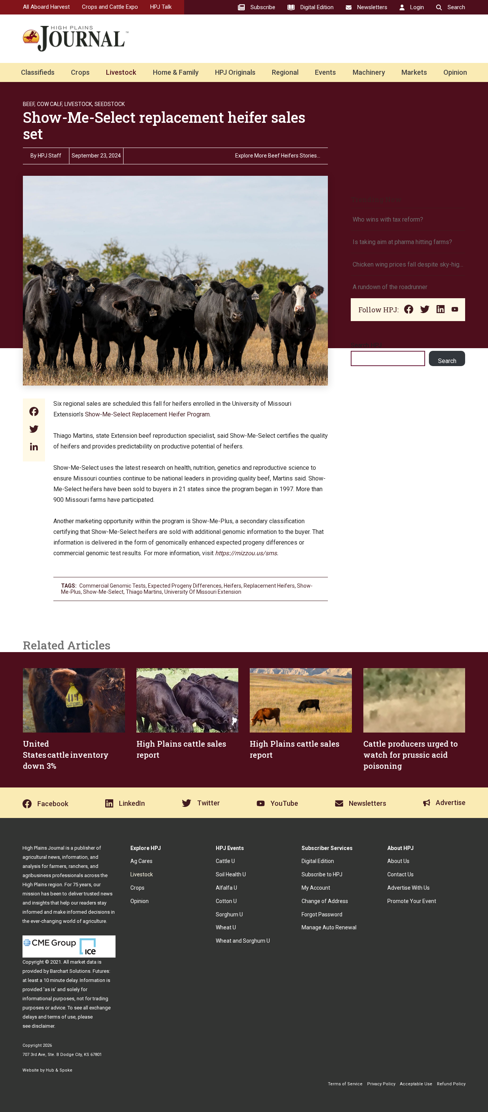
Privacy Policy (381, 1083)
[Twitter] (34, 430)
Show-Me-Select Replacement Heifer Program (147, 414)
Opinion (455, 72)
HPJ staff (49, 156)
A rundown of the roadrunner (390, 287)
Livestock (121, 72)
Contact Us (400, 874)
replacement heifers (269, 586)
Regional (285, 72)
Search (447, 361)
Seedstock (110, 104)
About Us (398, 861)
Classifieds (38, 72)
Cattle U (225, 861)
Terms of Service (345, 1083)
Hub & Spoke (59, 1070)
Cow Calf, (50, 104)
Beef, (29, 104)
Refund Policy (451, 1083)
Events (325, 72)
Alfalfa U (226, 888)
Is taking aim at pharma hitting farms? (402, 242)
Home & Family (176, 72)
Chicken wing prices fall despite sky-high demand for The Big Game (408, 264)
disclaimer (43, 1026)
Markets (414, 72)
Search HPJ (366, 345)
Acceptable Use (416, 1083)
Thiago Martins (144, 592)
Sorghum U (229, 914)
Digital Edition (318, 861)
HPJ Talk (161, 6)
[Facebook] (34, 412)
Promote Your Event (411, 901)
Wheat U (226, 927)
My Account (316, 888)
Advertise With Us (408, 888)
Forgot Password (322, 914)
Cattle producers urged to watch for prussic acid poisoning (410, 755)
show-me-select (103, 592)
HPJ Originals (235, 72)
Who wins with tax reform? (388, 219)
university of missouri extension (202, 592)
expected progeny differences (185, 586)
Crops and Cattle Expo (110, 6)
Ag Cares (141, 861)
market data (83, 962)
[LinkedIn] (34, 447)
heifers (232, 586)
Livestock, (78, 104)
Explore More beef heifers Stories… (277, 156)
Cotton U (226, 901)
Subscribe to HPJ (322, 874)
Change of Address (325, 901)
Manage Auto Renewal (329, 927)
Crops (80, 72)
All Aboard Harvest (46, 6)
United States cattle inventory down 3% (66, 755)
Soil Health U (231, 874)
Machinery (369, 72)
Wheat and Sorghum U (243, 941)
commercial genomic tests (112, 586)
